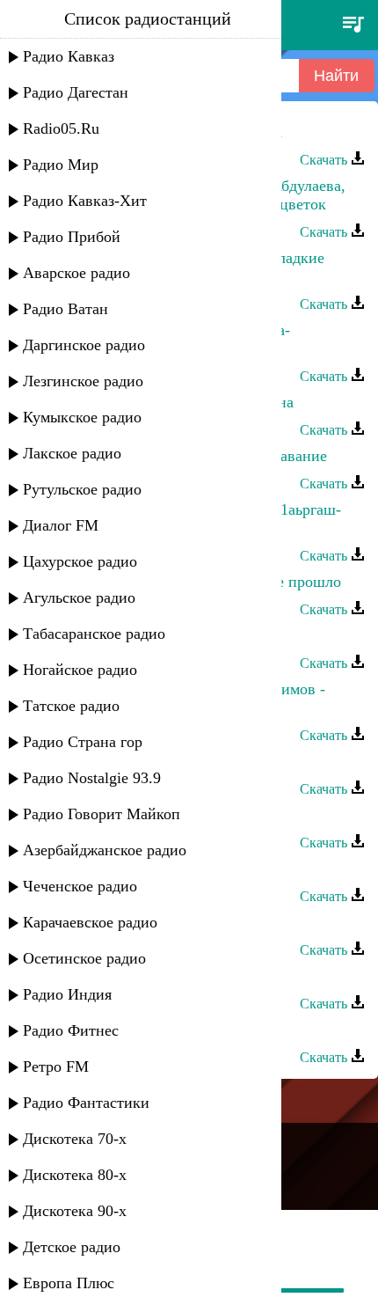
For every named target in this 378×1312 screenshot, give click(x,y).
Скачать (325, 159)
